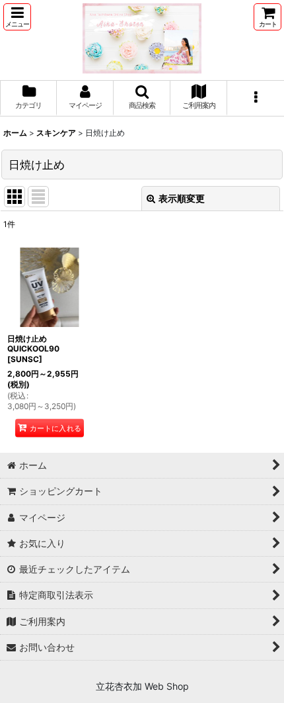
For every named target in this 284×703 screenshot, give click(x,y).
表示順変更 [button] (182, 198)
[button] (17, 16)
